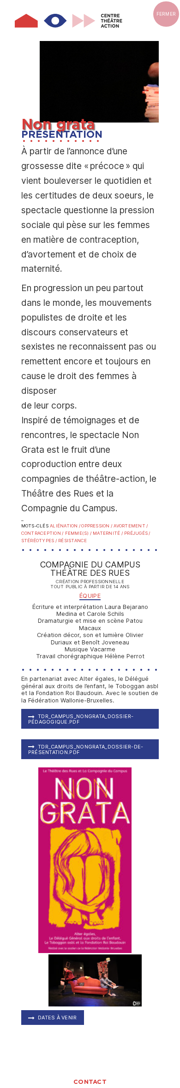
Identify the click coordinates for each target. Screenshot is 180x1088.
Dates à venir (57, 1017)
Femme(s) (77, 533)
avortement (129, 525)
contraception (41, 533)
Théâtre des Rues (90, 573)
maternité (106, 533)
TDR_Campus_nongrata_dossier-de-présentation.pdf (86, 749)
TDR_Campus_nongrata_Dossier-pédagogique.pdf (81, 719)
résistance (72, 540)
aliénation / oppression (80, 525)
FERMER (166, 14)
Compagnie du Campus (90, 565)
